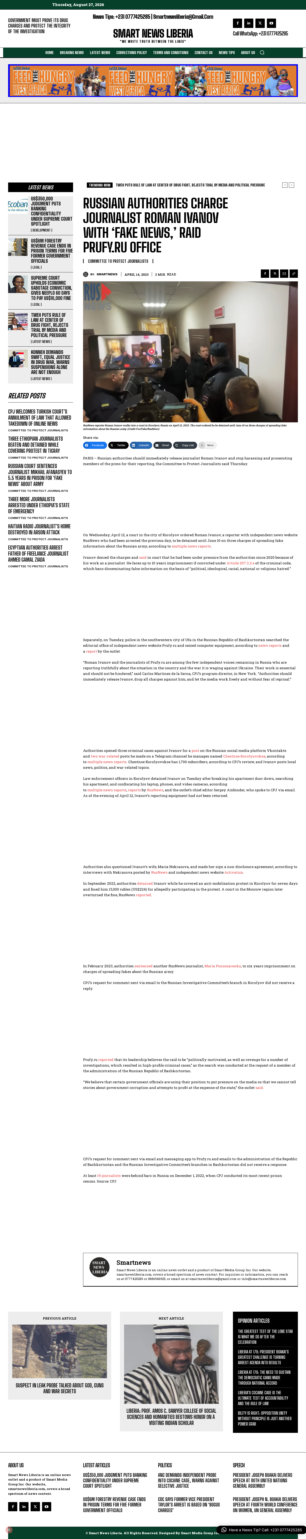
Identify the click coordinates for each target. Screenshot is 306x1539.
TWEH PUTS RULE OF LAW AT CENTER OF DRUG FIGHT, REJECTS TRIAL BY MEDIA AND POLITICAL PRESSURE (49, 325)
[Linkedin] (248, 23)
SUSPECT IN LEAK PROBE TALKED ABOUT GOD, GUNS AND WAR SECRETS (60, 1388)
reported (143, 894)
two (94, 756)
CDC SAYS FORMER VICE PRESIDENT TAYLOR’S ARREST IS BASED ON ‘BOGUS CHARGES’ (189, 1504)
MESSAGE (239, 1492)
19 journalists (108, 1175)
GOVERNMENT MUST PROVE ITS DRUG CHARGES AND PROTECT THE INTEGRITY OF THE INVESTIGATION (39, 26)
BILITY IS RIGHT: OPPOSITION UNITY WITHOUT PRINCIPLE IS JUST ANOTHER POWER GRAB (265, 1418)
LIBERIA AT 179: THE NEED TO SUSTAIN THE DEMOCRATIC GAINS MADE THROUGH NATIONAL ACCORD (264, 1377)
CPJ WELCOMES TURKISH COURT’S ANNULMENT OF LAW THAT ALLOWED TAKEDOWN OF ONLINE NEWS (39, 418)
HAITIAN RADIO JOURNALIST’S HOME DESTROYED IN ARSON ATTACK (39, 529)
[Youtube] (271, 23)
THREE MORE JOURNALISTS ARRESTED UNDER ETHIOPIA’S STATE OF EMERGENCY (39, 505)
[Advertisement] (153, 134)
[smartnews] (86, 274)
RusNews (155, 790)
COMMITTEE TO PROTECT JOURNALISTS (38, 430)
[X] (260, 23)
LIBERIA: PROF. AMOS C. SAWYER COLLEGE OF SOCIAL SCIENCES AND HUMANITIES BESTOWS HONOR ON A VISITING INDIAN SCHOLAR (171, 1417)
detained (145, 883)
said (143, 557)
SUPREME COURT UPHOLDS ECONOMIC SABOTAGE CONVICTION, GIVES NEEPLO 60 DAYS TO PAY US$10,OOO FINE (51, 288)
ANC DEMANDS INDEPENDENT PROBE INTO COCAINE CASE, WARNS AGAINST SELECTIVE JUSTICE (188, 1480)
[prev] (284, 185)
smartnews (107, 274)
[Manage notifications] (9, 1529)
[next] (291, 185)
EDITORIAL (15, 37)
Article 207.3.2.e (240, 563)
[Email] (284, 273)
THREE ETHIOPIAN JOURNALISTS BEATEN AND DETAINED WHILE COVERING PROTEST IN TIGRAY (35, 445)
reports (204, 546)
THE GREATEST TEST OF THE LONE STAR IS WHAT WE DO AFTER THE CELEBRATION (265, 1337)
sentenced (143, 966)
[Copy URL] (294, 273)
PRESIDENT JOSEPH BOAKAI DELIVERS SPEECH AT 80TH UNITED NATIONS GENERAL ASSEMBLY (262, 1480)
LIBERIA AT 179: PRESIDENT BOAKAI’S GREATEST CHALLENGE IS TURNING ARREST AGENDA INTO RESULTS (263, 1357)
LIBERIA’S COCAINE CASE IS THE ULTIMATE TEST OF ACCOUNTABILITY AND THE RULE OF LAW (263, 1398)
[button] (262, 52)
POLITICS (164, 1492)
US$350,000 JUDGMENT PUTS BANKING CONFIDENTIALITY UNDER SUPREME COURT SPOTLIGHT (51, 211)
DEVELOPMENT (41, 230)
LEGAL (36, 267)
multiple (179, 546)
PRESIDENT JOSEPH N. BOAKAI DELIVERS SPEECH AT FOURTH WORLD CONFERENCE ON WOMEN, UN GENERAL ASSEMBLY (265, 1504)
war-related (108, 756)
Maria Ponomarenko (222, 966)
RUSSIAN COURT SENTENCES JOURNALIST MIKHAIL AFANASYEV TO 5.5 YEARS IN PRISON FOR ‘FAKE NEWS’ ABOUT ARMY (40, 475)
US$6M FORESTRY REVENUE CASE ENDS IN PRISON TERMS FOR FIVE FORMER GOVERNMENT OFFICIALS (52, 251)
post (195, 750)
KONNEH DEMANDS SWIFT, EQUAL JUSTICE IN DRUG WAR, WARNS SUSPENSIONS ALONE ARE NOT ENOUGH (50, 362)
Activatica (233, 872)
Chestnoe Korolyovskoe (244, 756)
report (91, 651)
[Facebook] (237, 23)
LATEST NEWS (41, 341)
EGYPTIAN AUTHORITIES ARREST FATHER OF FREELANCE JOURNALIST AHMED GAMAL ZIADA (38, 554)
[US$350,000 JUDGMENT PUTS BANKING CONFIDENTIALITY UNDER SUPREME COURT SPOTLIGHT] (18, 205)
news (192, 546)
